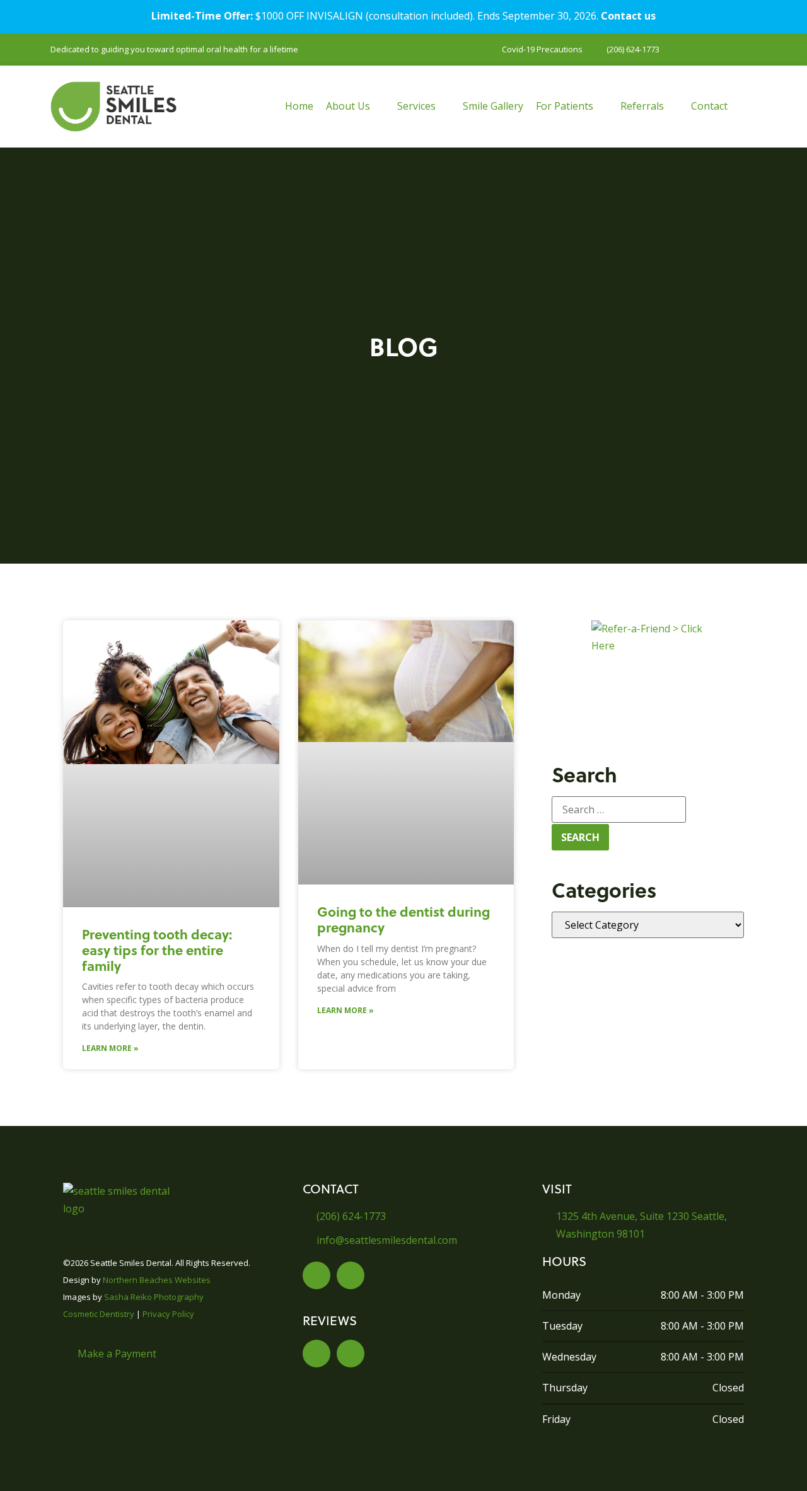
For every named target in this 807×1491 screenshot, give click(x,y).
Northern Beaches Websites (157, 1279)
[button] (355, 106)
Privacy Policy (168, 1314)
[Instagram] (350, 1275)
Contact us (628, 16)
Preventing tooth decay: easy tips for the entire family (157, 949)
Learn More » (110, 1048)
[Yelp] (316, 1353)
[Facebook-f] (316, 1275)
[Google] (350, 1353)
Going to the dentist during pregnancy (403, 919)
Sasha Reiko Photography (154, 1296)
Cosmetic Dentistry (98, 1314)
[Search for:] (619, 809)
